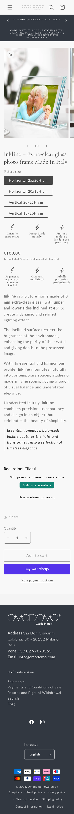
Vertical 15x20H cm (26, 213)
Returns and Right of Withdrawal (34, 693)
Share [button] (14, 517)
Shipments (16, 682)
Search (13, 698)
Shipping (25, 259)
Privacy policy (56, 792)
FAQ (11, 704)
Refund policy (33, 792)
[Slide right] (47, 146)
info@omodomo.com (37, 657)
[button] (9, 7)
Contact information (29, 806)
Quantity (10, 528)
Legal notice (55, 806)
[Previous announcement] (8, 20)
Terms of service (27, 799)
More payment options (37, 580)
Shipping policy (52, 799)
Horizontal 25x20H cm (28, 180)
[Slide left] (27, 146)
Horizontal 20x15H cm (28, 191)
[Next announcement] (66, 20)
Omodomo (35, 786)
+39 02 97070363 (34, 651)
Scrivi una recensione (37, 485)
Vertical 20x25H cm (26, 202)
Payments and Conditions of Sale (34, 687)
